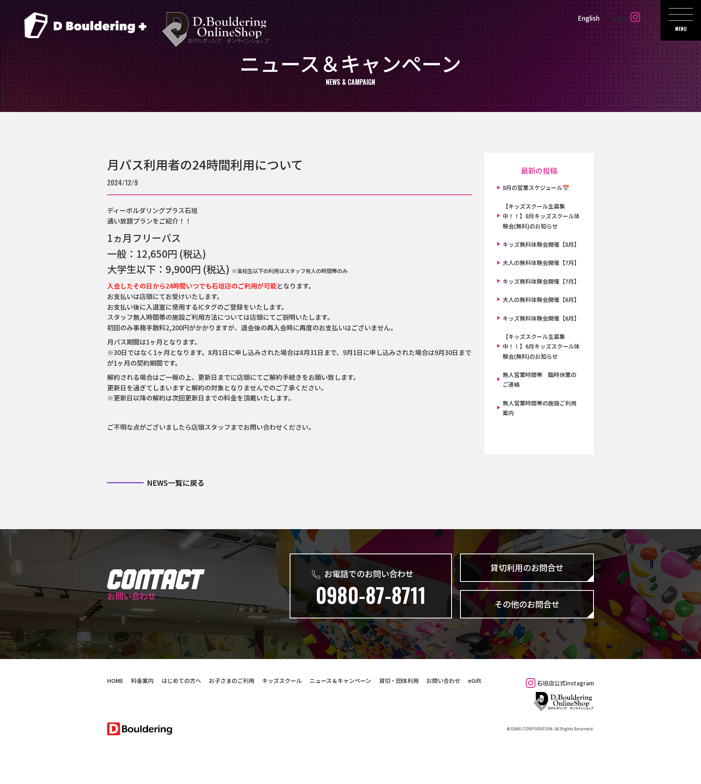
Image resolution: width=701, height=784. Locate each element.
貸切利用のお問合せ (526, 567)
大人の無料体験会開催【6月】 (541, 299)
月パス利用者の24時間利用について (205, 164)
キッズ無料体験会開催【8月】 (541, 244)
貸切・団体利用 (399, 680)
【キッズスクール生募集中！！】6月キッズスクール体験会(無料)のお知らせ (541, 346)
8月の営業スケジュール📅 (536, 187)
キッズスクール (282, 680)
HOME (115, 680)
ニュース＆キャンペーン (340, 680)
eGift (621, 18)
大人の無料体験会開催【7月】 (541, 262)
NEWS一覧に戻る (175, 482)
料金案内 (142, 680)
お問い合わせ (443, 680)
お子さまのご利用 (231, 680)
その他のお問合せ (527, 604)
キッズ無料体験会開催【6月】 (541, 318)
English (589, 18)
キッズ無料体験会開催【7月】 (541, 281)
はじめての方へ (181, 680)
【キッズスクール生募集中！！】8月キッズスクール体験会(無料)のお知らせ (541, 216)
